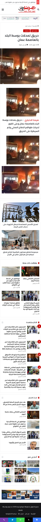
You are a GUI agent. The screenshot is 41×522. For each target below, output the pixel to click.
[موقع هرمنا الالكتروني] (27, 9)
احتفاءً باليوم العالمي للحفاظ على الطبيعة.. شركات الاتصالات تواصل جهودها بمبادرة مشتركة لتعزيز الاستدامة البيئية (14, 371)
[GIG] (20, 18)
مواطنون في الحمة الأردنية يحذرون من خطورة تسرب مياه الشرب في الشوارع (11, 281)
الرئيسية (34, 26)
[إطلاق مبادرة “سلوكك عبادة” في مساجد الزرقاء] (11, 296)
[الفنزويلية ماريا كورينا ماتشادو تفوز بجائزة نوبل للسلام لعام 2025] (20, 471)
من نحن (27, 513)
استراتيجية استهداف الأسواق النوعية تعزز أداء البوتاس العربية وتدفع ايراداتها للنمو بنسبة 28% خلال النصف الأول (14, 358)
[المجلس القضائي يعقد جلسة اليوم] (30, 271)
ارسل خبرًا (21, 513)
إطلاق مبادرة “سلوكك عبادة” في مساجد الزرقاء (11, 303)
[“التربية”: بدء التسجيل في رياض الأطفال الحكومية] (20, 463)
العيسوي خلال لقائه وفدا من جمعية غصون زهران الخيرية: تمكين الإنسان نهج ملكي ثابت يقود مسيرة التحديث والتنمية (15, 383)
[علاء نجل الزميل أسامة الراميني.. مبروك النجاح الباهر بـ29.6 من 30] (33, 405)
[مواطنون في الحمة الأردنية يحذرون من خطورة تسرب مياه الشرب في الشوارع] (11, 271)
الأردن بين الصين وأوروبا (17, 442)
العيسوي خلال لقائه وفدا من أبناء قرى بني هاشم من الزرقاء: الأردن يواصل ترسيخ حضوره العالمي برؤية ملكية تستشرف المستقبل (14, 331)
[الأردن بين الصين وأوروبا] (33, 445)
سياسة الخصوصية (11, 513)
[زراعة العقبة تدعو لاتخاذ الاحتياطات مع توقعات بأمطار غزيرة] (33, 478)
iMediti (20, 510)
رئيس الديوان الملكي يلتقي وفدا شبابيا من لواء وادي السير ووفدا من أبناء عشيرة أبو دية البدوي (31, 307)
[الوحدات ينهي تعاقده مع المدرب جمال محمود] (8, 471)
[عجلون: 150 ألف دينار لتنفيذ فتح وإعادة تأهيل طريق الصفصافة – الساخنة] (33, 471)
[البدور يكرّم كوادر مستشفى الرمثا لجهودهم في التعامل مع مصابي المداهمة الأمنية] (20, 478)
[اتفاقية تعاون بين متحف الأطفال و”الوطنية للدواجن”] (8, 478)
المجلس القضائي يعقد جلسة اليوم (31, 279)
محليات (26, 30)
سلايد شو (28, 26)
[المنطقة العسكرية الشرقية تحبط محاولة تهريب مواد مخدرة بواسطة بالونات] (33, 463)
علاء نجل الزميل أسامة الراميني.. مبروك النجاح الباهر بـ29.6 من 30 (14, 403)
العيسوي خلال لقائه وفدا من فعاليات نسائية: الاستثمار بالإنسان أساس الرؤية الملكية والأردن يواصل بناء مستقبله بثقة (14, 345)
